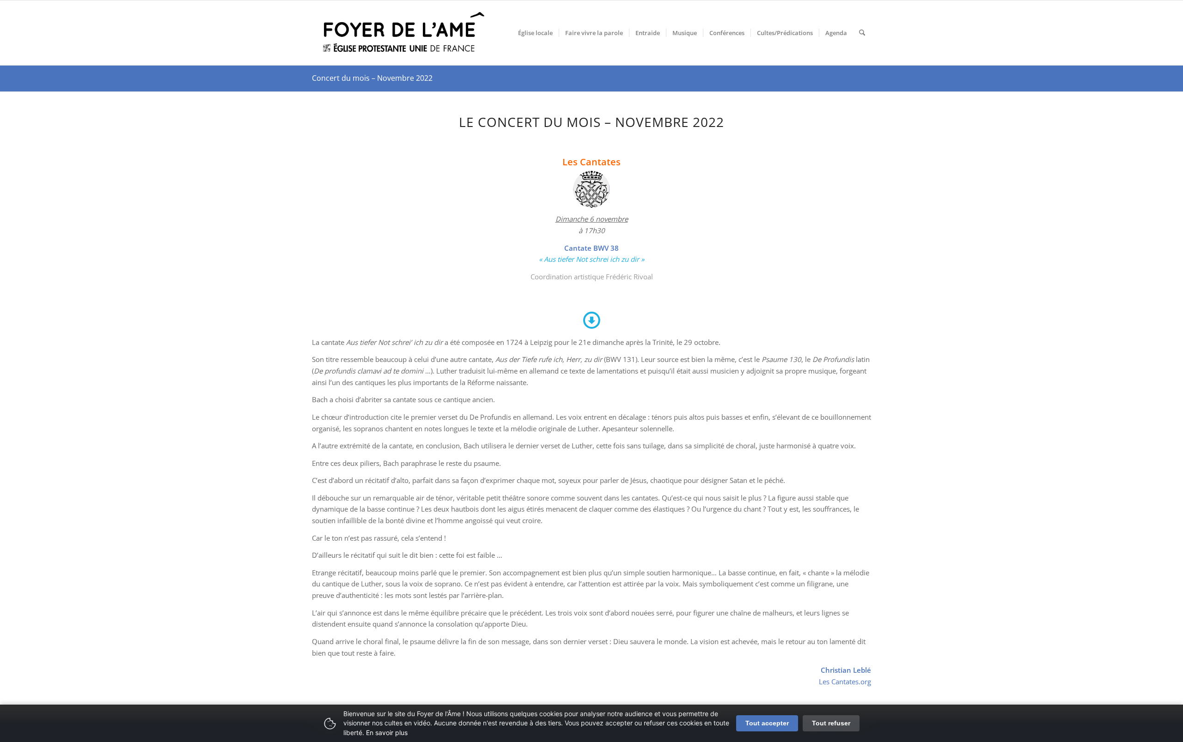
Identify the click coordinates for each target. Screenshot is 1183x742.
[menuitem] (535, 32)
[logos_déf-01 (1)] (404, 32)
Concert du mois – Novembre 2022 (372, 78)
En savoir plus (387, 732)
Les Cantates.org (845, 681)
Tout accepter (767, 723)
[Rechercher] (862, 32)
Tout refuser (831, 723)
